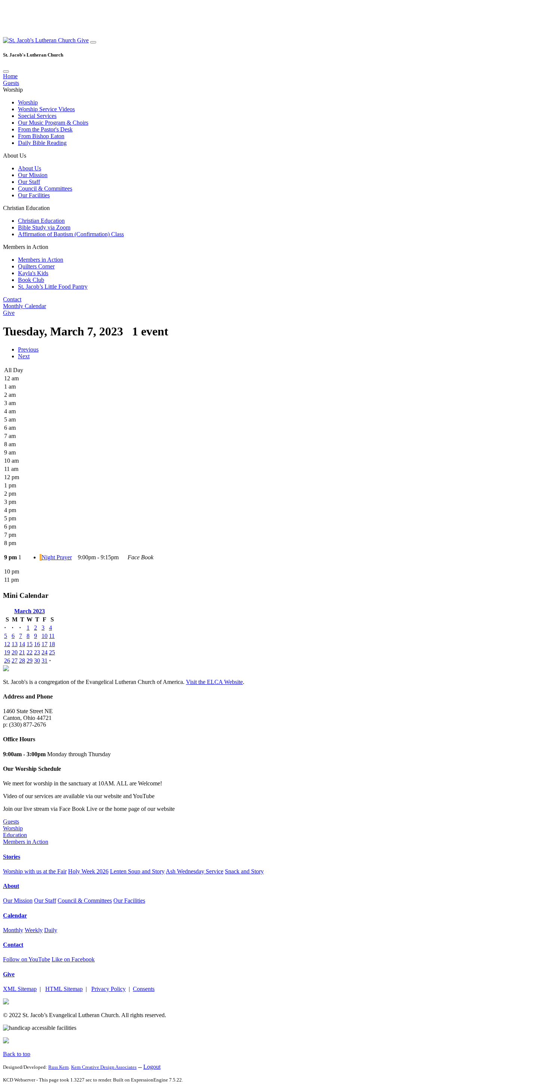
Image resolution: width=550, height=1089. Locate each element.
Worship (28, 102)
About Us (29, 168)
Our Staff (29, 182)
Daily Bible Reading (42, 143)
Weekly (34, 930)
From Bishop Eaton (41, 136)
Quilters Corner (36, 266)
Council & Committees (45, 188)
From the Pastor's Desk (45, 129)
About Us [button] (14, 155)
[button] (40, 40)
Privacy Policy (108, 989)
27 (15, 660)
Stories (11, 857)
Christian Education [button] (26, 208)
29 (30, 660)
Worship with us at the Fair (35, 871)
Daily (50, 930)
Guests (11, 83)
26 (7, 660)
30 (37, 660)
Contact (12, 299)
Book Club (31, 280)
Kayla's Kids (33, 273)
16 (37, 644)
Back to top (16, 1054)
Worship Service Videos (46, 109)
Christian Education (41, 221)
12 (7, 644)
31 (45, 660)
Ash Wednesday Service (194, 871)
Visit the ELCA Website (214, 682)
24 (45, 652)
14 (22, 644)
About (11, 886)
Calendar (15, 915)
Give (83, 40)
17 (45, 644)
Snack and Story (244, 871)
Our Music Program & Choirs (53, 122)
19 (7, 652)
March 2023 (29, 611)
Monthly (13, 930)
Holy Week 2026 (88, 871)
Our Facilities (34, 195)
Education (15, 835)
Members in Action (40, 259)
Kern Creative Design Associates (104, 1067)
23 (37, 652)
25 (52, 652)
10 (45, 636)
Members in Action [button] (25, 247)
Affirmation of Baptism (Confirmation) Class (71, 234)
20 (15, 652)
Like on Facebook (73, 959)
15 (30, 644)
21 (22, 652)
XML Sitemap (20, 989)
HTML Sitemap (64, 989)
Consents (144, 989)
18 (52, 644)
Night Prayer (57, 557)
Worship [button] (13, 89)
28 (22, 660)
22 (30, 652)
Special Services (37, 116)
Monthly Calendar (24, 306)
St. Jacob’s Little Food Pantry (53, 286)
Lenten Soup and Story (137, 871)
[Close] (6, 71)
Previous (28, 349)
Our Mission (33, 175)
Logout (152, 1067)
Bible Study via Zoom (44, 227)
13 (15, 644)
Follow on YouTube (26, 959)
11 (52, 636)
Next (24, 356)
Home (10, 76)
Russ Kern (58, 1067)
